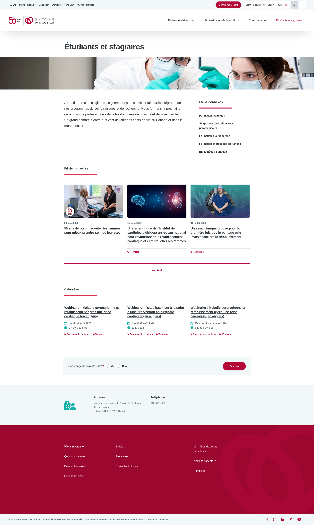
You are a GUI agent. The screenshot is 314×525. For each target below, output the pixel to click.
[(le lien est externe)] (267, 519)
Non (124, 366)
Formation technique (212, 115)
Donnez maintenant (228, 5)
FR (302, 5)
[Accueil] (32, 20)
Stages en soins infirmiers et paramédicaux (216, 125)
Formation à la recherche (214, 136)
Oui (113, 366)
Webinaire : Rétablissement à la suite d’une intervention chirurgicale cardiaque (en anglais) (155, 312)
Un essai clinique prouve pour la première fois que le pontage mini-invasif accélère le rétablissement (217, 233)
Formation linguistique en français (220, 143)
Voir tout (157, 270)
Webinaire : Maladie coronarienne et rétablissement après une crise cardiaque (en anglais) (91, 312)
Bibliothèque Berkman (213, 151)
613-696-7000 (158, 403)
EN (294, 5)
